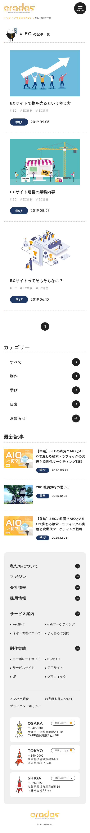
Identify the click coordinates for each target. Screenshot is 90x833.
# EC (13, 110)
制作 (14, 376)
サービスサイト (24, 667)
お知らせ (18, 418)
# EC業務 (26, 110)
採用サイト (55, 667)
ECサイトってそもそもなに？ (36, 280)
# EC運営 (42, 110)
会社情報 (18, 587)
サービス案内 (22, 614)
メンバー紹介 (19, 698)
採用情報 (18, 598)
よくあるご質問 (58, 633)
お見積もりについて (59, 698)
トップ (7, 17)
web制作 (18, 624)
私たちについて (24, 566)
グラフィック (56, 676)
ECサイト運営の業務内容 (32, 192)
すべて (16, 362)
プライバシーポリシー (25, 706)
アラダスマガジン (23, 17)
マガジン (18, 577)
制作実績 (18, 648)
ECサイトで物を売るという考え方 (40, 103)
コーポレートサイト (27, 659)
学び (19, 122)
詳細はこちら (62, 778)
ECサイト (54, 659)
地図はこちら (62, 723)
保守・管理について (27, 633)
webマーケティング (61, 624)
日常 (14, 404)
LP (14, 676)
